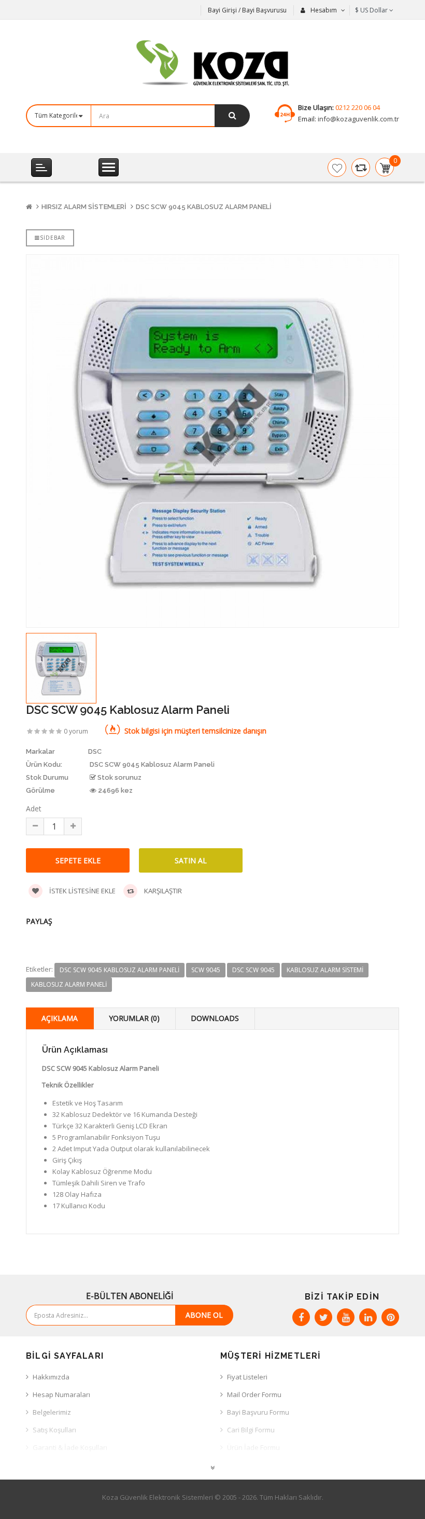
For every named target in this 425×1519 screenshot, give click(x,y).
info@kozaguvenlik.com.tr (357, 118)
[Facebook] (301, 1317)
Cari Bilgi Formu (251, 1429)
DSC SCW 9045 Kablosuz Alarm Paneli (204, 207)
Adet (33, 808)
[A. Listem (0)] (337, 167)
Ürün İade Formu (253, 1447)
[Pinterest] (390, 1317)
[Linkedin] (368, 1317)
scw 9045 (205, 969)
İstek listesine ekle (82, 890)
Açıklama (59, 1018)
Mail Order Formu (254, 1394)
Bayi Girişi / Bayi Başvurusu (247, 10)
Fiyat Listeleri (247, 1377)
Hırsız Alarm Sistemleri (83, 207)
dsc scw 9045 (253, 969)
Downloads (215, 1018)
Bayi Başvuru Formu (258, 1412)
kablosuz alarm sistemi (325, 969)
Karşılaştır (162, 890)
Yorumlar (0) (134, 1018)
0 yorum (76, 731)
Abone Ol (204, 1315)
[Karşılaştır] (360, 167)
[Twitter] (323, 1317)
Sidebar (52, 237)
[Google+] (346, 1317)
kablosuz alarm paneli (69, 984)
